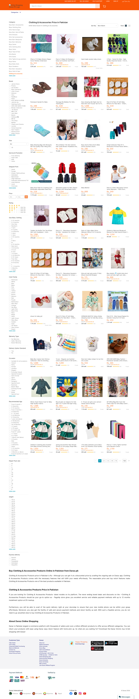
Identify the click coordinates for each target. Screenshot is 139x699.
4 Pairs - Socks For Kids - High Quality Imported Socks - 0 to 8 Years (117, 60)
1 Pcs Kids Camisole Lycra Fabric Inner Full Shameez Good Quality (91, 445)
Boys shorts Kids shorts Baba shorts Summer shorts (90, 145)
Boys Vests (12, 49)
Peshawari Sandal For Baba (38, 102)
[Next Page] (129, 460)
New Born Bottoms (15, 42)
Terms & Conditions (44, 649)
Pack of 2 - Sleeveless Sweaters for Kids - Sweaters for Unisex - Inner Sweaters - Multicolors (66, 232)
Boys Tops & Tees (14, 52)
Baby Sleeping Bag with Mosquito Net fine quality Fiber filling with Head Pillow (41, 146)
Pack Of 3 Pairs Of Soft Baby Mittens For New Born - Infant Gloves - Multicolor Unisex (65, 317)
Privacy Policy (43, 651)
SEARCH (97, 6)
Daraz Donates (43, 646)
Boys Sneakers (13, 66)
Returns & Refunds (14, 648)
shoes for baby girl (36, 316)
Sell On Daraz (84, 1)
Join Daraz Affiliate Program (47, 665)
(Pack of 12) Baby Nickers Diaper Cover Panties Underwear (40, 60)
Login (108, 1)
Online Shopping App (45, 656)
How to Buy (12, 644)
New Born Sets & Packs (16, 32)
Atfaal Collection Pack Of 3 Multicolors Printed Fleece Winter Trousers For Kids (117, 146)
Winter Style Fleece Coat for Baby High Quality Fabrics (41, 402)
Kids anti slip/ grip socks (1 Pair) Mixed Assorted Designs (91, 274)
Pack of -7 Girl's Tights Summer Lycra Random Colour (117, 445)
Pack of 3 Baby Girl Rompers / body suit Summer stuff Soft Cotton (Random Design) (65, 60)
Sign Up (115, 1)
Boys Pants (12, 61)
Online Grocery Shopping (46, 658)
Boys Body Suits (14, 64)
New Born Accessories (16, 25)
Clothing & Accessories (15, 73)
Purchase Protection (14, 651)
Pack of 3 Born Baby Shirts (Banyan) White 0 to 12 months (91, 231)
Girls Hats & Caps (14, 30)
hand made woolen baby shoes (91, 59)
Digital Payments (44, 644)
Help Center (12, 643)
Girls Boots (12, 54)
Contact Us (12, 649)
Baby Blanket (85, 187)
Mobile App (120, 629)
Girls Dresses (13, 34)
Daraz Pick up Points (15, 653)
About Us (41, 643)
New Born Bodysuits (15, 39)
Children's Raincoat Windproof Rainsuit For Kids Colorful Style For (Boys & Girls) (118, 232)
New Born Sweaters (15, 69)
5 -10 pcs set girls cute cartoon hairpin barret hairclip (91, 402)
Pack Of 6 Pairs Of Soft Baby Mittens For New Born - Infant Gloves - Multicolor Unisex (116, 103)
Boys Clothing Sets (15, 27)
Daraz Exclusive (43, 660)
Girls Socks (12, 56)
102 (124, 461)
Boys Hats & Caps (14, 71)
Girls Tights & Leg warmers (17, 59)
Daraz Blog (42, 648)
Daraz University (43, 662)
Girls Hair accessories (16, 37)
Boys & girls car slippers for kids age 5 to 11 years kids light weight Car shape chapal (67, 403)
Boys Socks (12, 44)
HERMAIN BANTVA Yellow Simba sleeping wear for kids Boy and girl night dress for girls (92, 317)
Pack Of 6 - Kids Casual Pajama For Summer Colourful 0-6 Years (118, 317)
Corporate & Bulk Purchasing (17, 646)
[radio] (9, 205)
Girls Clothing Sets (15, 47)
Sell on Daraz (43, 663)
